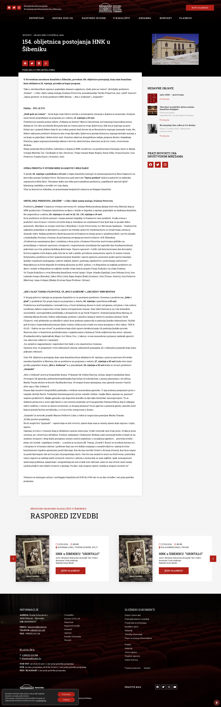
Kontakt (166, 18)
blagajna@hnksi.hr (31, 658)
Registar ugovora (132, 656)
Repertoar (36, 18)
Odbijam (66, 700)
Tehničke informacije (133, 634)
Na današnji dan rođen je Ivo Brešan (177, 125)
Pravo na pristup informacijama (138, 638)
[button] (25, 63)
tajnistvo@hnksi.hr (37, 627)
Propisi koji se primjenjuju (135, 623)
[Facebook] (9, 8)
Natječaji (128, 630)
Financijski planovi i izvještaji (137, 619)
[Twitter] (14, 8)
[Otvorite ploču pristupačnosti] (217, 703)
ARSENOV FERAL (171, 556)
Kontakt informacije (72, 636)
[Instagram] (19, 8)
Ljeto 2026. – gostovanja (172, 94)
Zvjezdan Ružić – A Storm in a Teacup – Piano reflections (77, 555)
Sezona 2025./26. (63, 18)
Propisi (128, 644)
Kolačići (147, 668)
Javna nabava (131, 652)
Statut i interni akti (133, 615)
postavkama (41, 700)
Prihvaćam (66, 694)
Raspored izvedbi (94, 18)
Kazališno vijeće (132, 626)
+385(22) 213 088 (30, 655)
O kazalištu (121, 18)
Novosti (27, 35)
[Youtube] (175, 687)
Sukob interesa (131, 660)
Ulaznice (185, 18)
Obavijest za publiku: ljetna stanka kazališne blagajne (177, 108)
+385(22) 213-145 (37, 630)
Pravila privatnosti (132, 668)
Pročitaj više (164, 99)
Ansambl (145, 18)
